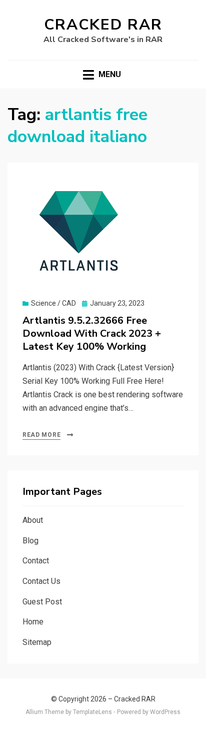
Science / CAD (53, 303)
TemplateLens (92, 711)
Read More (41, 434)
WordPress (165, 711)
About (32, 520)
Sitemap (37, 642)
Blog (30, 540)
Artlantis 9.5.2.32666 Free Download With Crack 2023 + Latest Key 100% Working (91, 333)
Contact (35, 560)
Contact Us (41, 581)
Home (33, 621)
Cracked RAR (103, 25)
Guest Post (42, 601)
